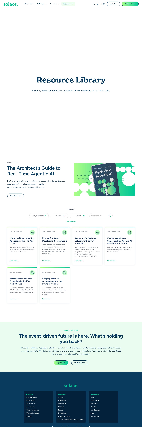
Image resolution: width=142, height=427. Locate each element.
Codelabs (94, 407)
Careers (61, 397)
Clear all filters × (71, 221)
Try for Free (61, 363)
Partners (61, 407)
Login (103, 4)
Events (60, 410)
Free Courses (95, 410)
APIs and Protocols (32, 413)
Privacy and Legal (64, 416)
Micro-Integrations (32, 410)
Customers (62, 404)
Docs (92, 397)
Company (62, 394)
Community (95, 416)
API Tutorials (95, 400)
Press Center (62, 413)
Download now (15, 196)
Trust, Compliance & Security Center (71, 419)
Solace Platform (31, 397)
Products (29, 394)
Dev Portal (94, 404)
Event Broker (30, 404)
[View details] (10, 4)
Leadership (62, 400)
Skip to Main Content (9, 2)
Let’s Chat (113, 4)
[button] (33, 3)
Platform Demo (130, 4)
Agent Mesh (30, 400)
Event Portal (30, 407)
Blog (92, 413)
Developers (95, 394)
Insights (28, 416)
